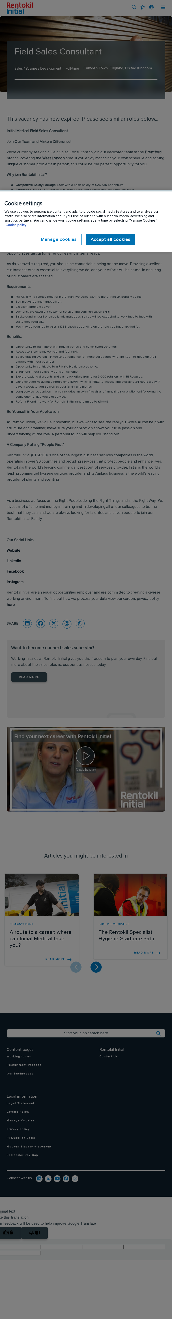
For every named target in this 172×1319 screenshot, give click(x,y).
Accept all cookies (111, 239)
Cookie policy (16, 225)
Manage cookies (59, 239)
